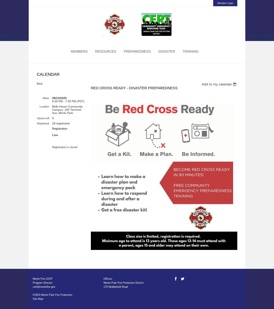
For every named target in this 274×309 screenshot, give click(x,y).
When (46, 98)
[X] (183, 279)
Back (40, 83)
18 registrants (61, 123)
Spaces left (43, 118)
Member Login (225, 3)
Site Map (38, 298)
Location (44, 106)
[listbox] (219, 84)
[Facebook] (176, 279)
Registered (43, 123)
